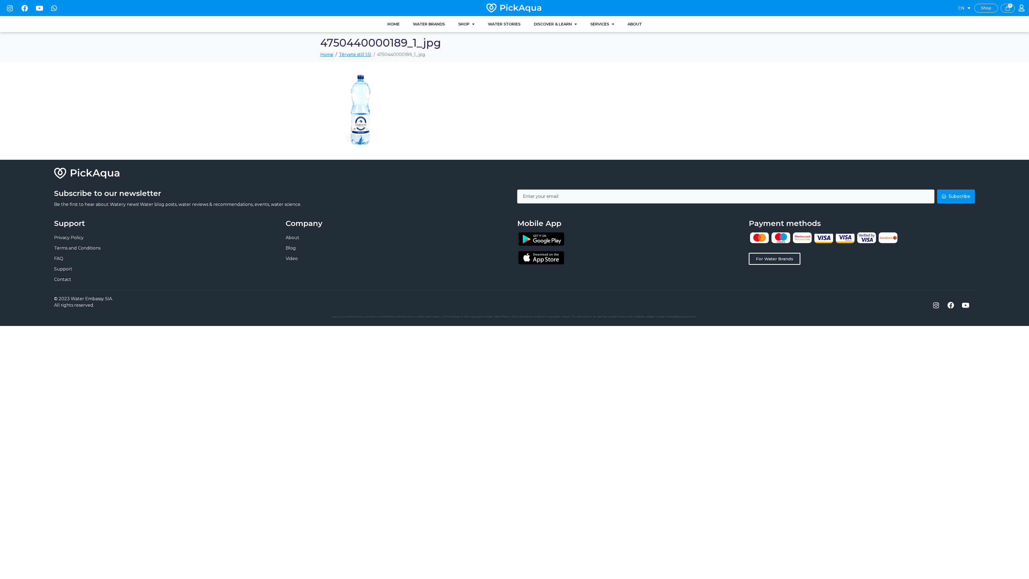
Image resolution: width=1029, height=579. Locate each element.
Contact (62, 279)
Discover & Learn (553, 24)
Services (599, 24)
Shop (463, 24)
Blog (291, 248)
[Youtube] (39, 8)
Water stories (504, 24)
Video (292, 258)
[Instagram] (10, 8)
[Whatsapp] (54, 8)
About (635, 24)
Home (393, 24)
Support (63, 269)
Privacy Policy (69, 237)
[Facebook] (24, 8)
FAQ (58, 258)
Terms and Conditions (77, 248)
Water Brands (429, 24)
